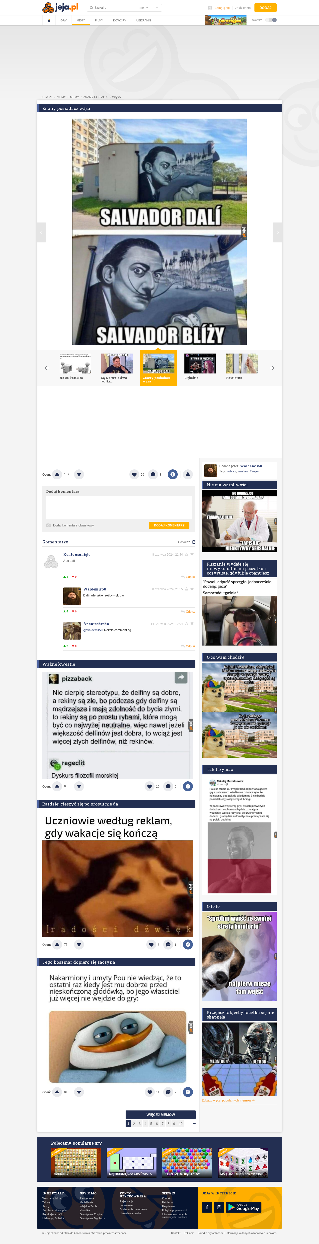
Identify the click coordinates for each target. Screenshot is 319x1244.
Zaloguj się (222, 8)
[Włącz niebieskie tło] (274, 19)
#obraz (231, 471)
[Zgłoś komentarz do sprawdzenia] (187, 554)
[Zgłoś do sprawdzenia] (187, 474)
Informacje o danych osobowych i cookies (174, 1216)
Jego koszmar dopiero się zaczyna (78, 962)
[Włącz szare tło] (271, 19)
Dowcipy (119, 20)
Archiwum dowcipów (54, 1210)
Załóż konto (243, 8)
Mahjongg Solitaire (53, 1218)
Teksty (46, 1202)
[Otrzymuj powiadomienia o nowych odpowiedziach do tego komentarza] (192, 623)
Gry (64, 20)
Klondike (85, 1210)
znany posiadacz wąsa (102, 97)
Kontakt (166, 1198)
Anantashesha (96, 623)
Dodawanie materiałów (133, 1209)
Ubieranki (143, 20)
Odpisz (190, 577)
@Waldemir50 (93, 630)
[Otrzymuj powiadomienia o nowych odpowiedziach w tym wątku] (192, 554)
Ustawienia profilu (130, 1213)
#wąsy (254, 471)
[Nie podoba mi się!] (85, 474)
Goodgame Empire (91, 1214)
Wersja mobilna (51, 1198)
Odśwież (184, 542)
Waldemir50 (94, 589)
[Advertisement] (159, 423)
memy (61, 97)
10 (180, 1124)
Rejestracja (126, 1201)
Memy (81, 20)
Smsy (45, 1206)
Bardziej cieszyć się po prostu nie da (80, 804)
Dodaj (265, 8)
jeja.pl (47, 97)
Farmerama (87, 1198)
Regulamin (168, 1206)
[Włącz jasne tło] (267, 19)
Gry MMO (88, 1193)
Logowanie (126, 1205)
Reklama (167, 1202)
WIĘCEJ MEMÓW (161, 1115)
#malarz (243, 471)
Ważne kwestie (58, 664)
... (187, 1124)
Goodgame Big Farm (92, 1218)
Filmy (99, 20)
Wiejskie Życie (88, 1206)
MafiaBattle (86, 1202)
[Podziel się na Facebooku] (172, 474)
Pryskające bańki (52, 1214)
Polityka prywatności (174, 1210)
